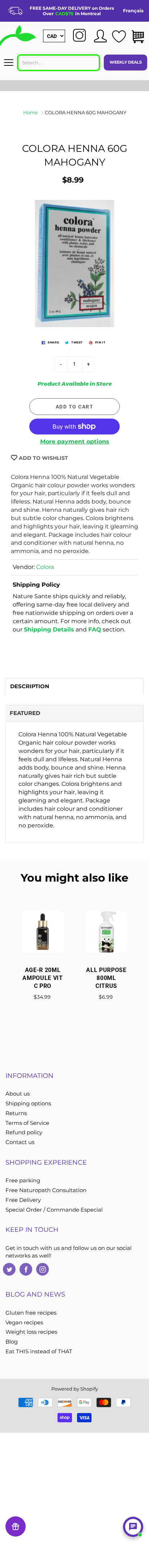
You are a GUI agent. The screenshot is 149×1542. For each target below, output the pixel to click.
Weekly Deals (126, 62)
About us (17, 1094)
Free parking (22, 1180)
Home (30, 112)
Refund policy (23, 1132)
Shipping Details (49, 629)
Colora (45, 567)
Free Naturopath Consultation (45, 1190)
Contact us (19, 1142)
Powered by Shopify (74, 1389)
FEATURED (25, 713)
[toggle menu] (8, 62)
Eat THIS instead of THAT (38, 1351)
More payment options (74, 441)
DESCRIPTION (29, 686)
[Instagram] (42, 1269)
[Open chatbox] (133, 1527)
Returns (16, 1113)
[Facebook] (26, 1269)
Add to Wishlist (42, 458)
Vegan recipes (24, 1322)
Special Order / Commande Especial (54, 1210)
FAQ (94, 629)
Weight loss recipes (31, 1332)
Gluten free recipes (30, 1313)
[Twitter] (9, 1269)
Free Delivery (23, 1200)
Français (133, 10)
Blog (11, 1341)
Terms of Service (27, 1123)
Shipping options (28, 1103)
